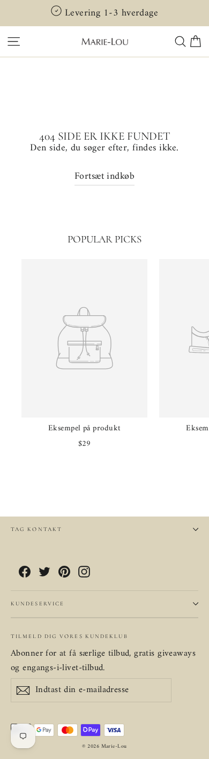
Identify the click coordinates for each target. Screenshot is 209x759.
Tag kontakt (36, 529)
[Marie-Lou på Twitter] (44, 572)
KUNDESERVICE (37, 603)
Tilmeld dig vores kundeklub (69, 636)
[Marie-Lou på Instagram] (84, 572)
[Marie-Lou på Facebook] (25, 572)
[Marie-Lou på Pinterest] (64, 572)
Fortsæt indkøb (104, 176)
